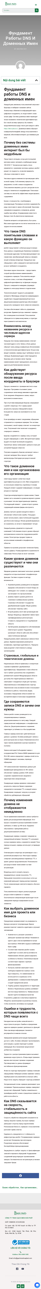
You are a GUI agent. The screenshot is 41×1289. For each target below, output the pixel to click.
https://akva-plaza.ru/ (11, 129)
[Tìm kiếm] (37, 10)
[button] (36, 4)
